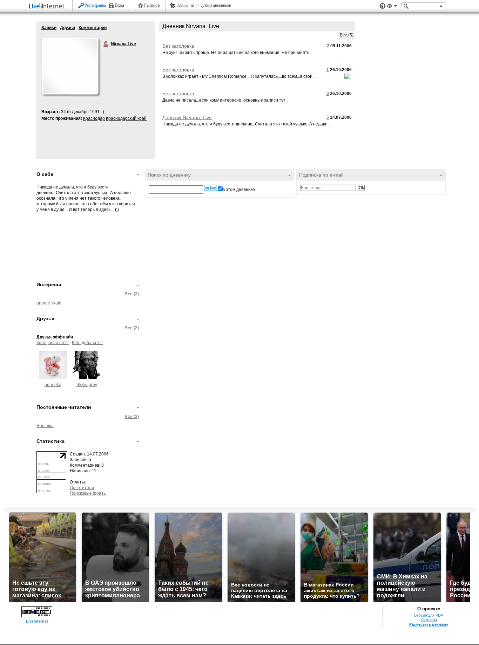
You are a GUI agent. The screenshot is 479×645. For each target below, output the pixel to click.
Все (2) (131, 293)
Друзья (67, 27)
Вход (119, 5)
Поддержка (382, 6)
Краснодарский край (126, 118)
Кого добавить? (87, 342)
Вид (392, 7)
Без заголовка (178, 46)
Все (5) (346, 35)
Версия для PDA (428, 615)
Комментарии (93, 27)
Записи (48, 27)
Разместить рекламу (428, 624)
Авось (182, 5)
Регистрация (95, 5)
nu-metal (53, 384)
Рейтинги (152, 5)
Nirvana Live (106, 44)
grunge (43, 303)
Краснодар (94, 118)
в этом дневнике (239, 189)
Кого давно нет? (52, 342)
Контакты (428, 620)
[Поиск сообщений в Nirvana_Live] (210, 188)
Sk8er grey (86, 384)
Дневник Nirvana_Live (187, 117)
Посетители (82, 487)
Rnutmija (45, 425)
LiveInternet (48, 6)
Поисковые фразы (88, 493)
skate (56, 303)
